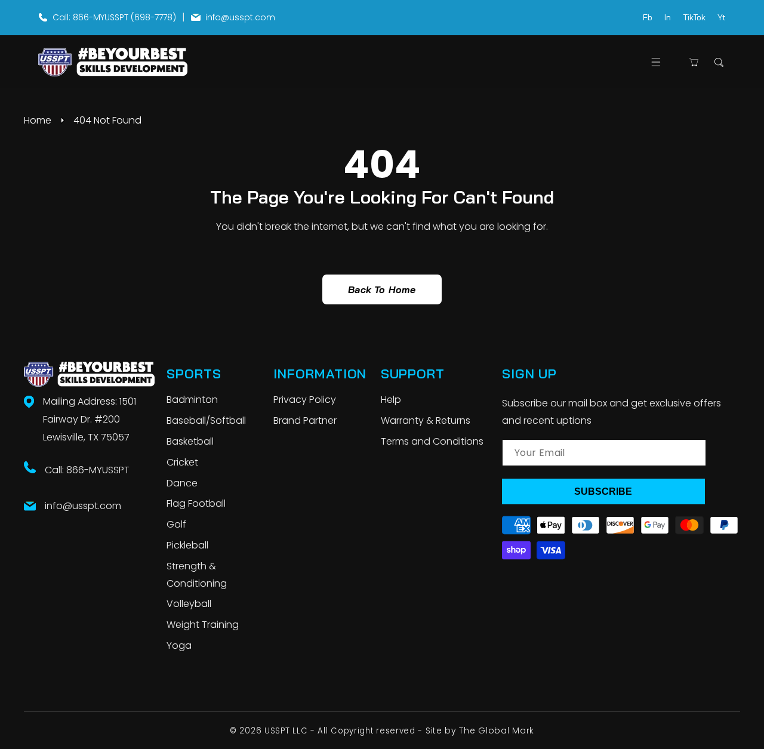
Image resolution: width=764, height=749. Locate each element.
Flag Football (196, 503)
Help (391, 399)
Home (37, 120)
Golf (176, 524)
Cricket (182, 462)
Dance (182, 483)
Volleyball (189, 604)
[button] (656, 62)
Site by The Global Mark (480, 730)
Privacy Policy (304, 399)
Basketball (190, 441)
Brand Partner (305, 420)
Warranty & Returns (425, 420)
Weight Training (203, 624)
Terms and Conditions (432, 441)
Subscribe (603, 491)
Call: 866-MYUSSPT (87, 470)
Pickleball (187, 545)
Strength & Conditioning (197, 574)
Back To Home (381, 289)
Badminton (192, 399)
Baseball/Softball (206, 420)
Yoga (179, 645)
